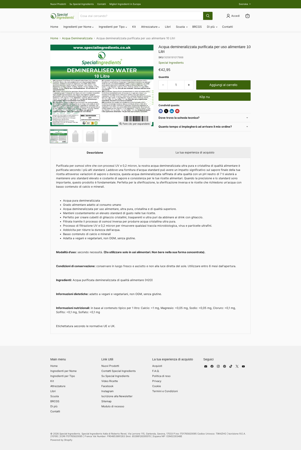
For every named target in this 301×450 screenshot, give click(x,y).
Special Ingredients (171, 62)
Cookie (156, 386)
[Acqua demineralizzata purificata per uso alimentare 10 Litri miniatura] (58, 136)
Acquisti (157, 366)
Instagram (107, 391)
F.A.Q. (155, 371)
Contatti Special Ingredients (118, 371)
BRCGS (197, 26)
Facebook (107, 386)
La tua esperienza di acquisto (195, 152)
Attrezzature (149, 26)
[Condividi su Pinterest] (177, 111)
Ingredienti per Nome (77, 26)
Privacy (156, 381)
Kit (134, 26)
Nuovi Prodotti (58, 4)
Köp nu (204, 97)
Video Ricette (109, 381)
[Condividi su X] (166, 111)
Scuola (181, 26)
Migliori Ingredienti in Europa (125, 4)
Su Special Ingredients (82, 4)
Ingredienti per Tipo (112, 26)
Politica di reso (161, 376)
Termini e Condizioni (165, 391)
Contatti (101, 4)
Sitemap (106, 401)
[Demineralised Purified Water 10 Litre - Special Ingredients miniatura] (75, 136)
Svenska (243, 4)
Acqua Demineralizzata (77, 38)
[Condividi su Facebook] (161, 111)
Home (54, 26)
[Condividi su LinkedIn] (172, 111)
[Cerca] (208, 16)
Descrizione (95, 152)
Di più (211, 26)
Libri (168, 26)
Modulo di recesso (112, 406)
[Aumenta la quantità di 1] (188, 85)
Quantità (164, 77)
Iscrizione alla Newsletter (117, 396)
